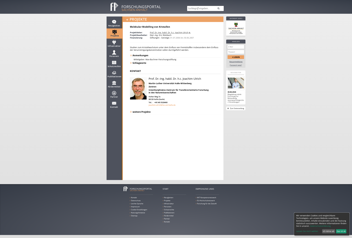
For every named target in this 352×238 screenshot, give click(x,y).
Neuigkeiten (114, 25)
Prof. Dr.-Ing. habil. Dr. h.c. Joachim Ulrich (169, 32)
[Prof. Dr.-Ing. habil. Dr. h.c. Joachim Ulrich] (138, 99)
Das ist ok (341, 231)
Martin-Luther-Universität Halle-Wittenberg (170, 83)
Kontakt (114, 107)
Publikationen (114, 76)
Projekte (115, 35)
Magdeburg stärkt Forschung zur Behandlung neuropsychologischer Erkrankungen (236, 98)
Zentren (152, 86)
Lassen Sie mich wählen (307, 231)
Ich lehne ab (328, 231)
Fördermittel (114, 86)
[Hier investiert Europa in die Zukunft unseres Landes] (235, 28)
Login (236, 57)
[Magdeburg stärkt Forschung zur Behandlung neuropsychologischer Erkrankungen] (236, 83)
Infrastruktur (114, 46)
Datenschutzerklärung (320, 226)
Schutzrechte (114, 66)
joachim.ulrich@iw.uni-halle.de (162, 105)
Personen (114, 56)
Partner (114, 97)
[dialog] (321, 224)
